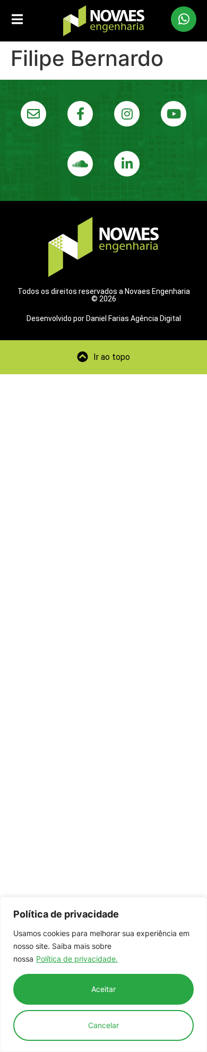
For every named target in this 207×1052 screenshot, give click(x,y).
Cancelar (103, 1025)
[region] (103, 974)
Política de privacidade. (77, 958)
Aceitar (103, 989)
